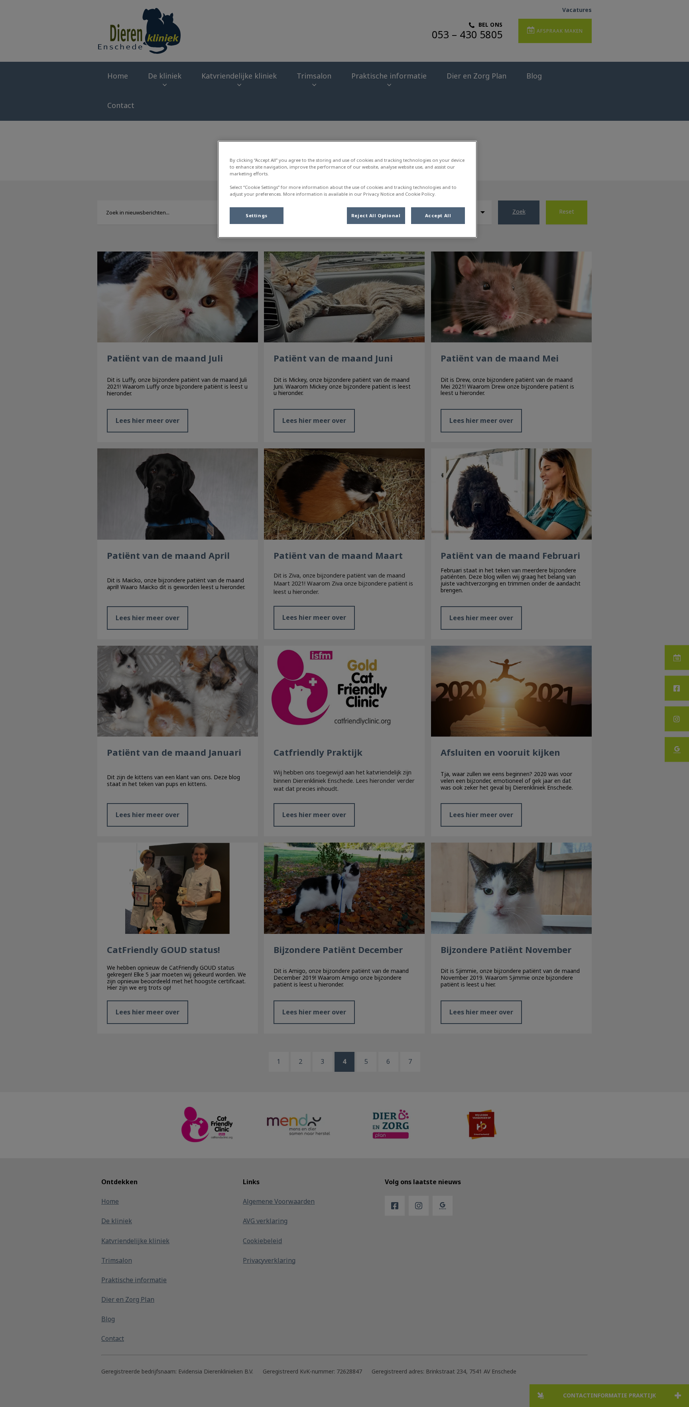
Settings (257, 215)
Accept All (438, 215)
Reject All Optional (376, 215)
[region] (347, 189)
